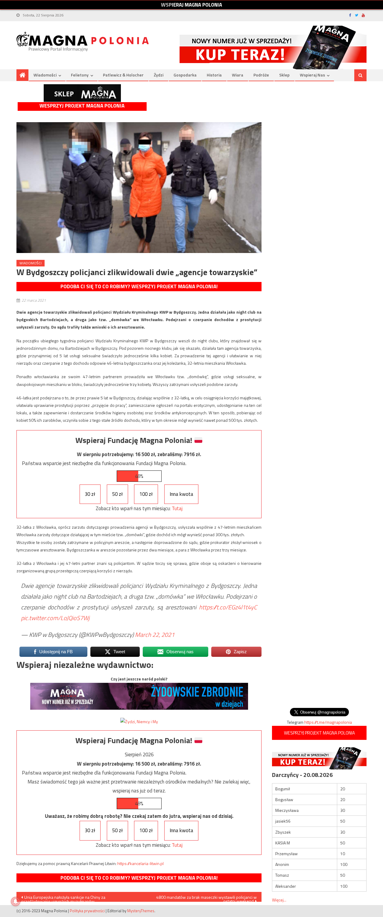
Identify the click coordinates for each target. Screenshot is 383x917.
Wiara (237, 75)
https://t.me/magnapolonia (328, 722)
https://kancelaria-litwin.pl (140, 863)
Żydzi (158, 75)
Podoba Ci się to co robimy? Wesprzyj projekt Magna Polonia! (139, 286)
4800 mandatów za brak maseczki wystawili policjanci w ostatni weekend (206, 898)
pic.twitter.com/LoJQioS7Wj (55, 617)
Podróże (261, 75)
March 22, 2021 (154, 634)
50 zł (117, 494)
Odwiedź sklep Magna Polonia (82, 93)
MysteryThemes (140, 911)
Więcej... (279, 900)
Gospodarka (185, 75)
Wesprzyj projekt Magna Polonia (81, 106)
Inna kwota (181, 494)
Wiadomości (45, 75)
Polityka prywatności (87, 911)
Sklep (284, 75)
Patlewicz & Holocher (123, 75)
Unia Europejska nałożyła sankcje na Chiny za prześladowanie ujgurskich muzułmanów (63, 898)
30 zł (90, 494)
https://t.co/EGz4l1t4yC (228, 607)
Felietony (80, 75)
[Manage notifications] (15, 901)
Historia (214, 75)
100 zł (146, 494)
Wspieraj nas (312, 75)
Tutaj (177, 508)
